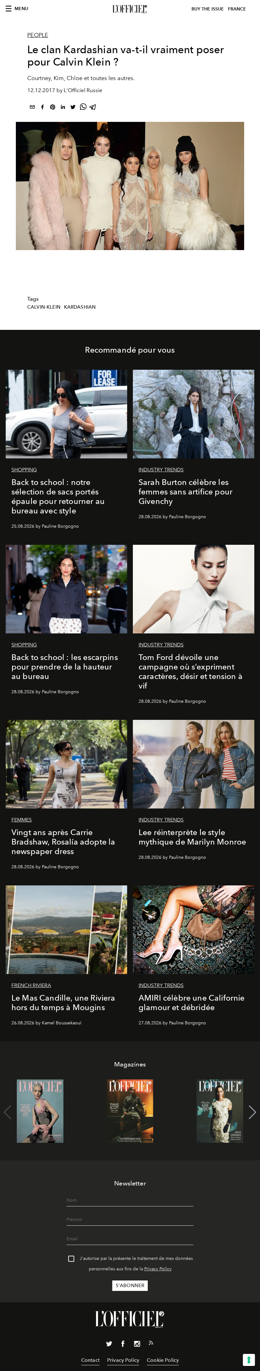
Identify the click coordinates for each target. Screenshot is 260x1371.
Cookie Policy (163, 1360)
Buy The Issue (208, 9)
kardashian (80, 307)
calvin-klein (44, 307)
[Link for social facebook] (123, 1345)
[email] (32, 108)
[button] (252, 1112)
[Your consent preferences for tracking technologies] (249, 1360)
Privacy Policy (158, 1269)
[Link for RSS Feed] (151, 1344)
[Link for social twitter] (109, 1345)
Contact (90, 1360)
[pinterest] (53, 108)
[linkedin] (63, 108)
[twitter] (73, 108)
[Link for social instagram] (137, 1345)
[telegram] (93, 108)
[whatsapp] (83, 108)
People (37, 35)
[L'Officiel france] (130, 9)
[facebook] (42, 108)
